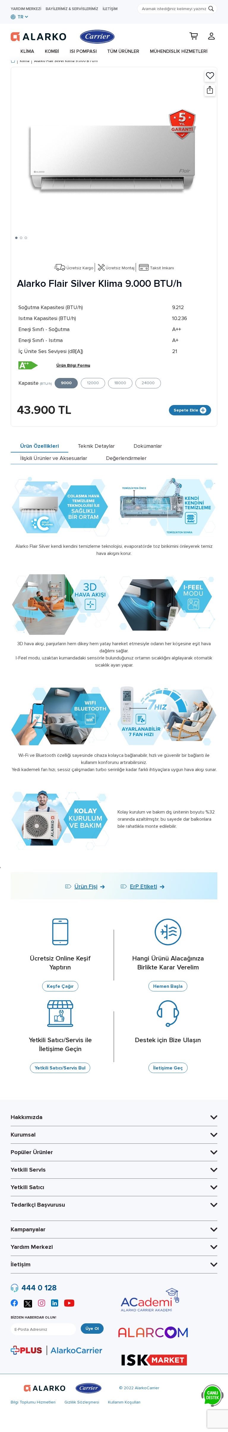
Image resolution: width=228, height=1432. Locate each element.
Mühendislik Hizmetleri (179, 51)
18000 (120, 382)
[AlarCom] (153, 1333)
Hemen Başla (168, 986)
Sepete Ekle (186, 410)
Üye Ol (92, 1328)
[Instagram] (41, 1304)
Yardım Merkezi (26, 9)
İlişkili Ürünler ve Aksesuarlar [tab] (53, 458)
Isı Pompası (83, 51)
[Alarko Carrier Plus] (56, 1350)
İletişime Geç (168, 1068)
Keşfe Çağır (60, 986)
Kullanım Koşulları (124, 1402)
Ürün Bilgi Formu (73, 365)
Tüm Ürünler (123, 51)
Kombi (52, 51)
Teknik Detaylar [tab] (96, 446)
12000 (93, 382)
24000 (148, 382)
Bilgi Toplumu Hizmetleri (33, 1402)
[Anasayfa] (13, 61)
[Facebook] (14, 1304)
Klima (27, 51)
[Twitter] (28, 1303)
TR (19, 17)
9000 (66, 382)
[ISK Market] (154, 1360)
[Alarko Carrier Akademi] (149, 1300)
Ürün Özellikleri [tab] (39, 446)
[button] (16, 237)
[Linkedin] (54, 1304)
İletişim (110, 9)
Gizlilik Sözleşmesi (81, 1402)
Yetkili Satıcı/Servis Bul (60, 1068)
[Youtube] (69, 1304)
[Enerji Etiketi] (28, 365)
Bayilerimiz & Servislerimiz (72, 9)
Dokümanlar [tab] (148, 446)
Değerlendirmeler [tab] (126, 458)
